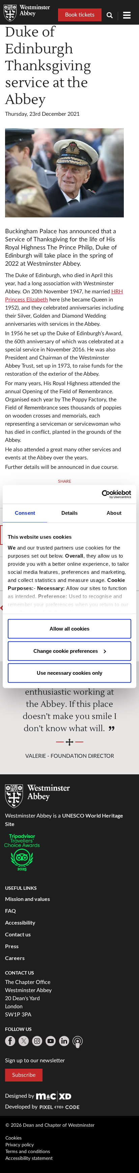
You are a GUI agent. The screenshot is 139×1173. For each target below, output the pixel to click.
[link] (53, 1096)
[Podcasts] (78, 1042)
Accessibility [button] (20, 922)
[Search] (112, 16)
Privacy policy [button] (19, 1145)
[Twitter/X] (24, 1041)
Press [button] (12, 946)
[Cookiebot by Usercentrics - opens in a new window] (101, 494)
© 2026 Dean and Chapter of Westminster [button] (49, 1125)
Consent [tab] (25, 513)
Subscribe (23, 1075)
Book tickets (79, 15)
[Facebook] (10, 1041)
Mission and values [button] (27, 899)
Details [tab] (69, 513)
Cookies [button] (13, 1138)
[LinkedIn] (64, 1041)
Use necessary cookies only (69, 673)
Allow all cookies (69, 629)
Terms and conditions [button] (27, 1151)
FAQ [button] (10, 910)
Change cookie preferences (65, 651)
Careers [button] (15, 958)
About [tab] (114, 513)
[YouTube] (51, 1041)
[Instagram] (37, 1041)
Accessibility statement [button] (29, 1158)
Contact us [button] (18, 934)
